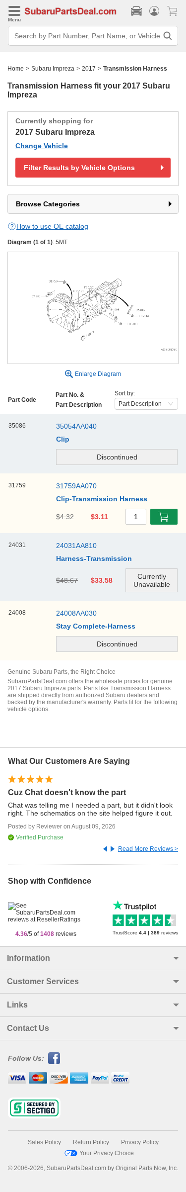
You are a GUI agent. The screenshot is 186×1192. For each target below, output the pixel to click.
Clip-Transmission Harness (101, 499)
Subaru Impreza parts (52, 688)
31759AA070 (76, 486)
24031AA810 (76, 546)
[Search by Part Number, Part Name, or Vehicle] (168, 36)
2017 (89, 68)
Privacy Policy (140, 1142)
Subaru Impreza (52, 68)
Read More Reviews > (148, 848)
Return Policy (91, 1142)
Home (15, 68)
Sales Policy (44, 1142)
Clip (62, 439)
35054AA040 (76, 426)
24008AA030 (76, 613)
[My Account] (154, 11)
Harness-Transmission (94, 558)
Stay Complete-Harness (95, 626)
